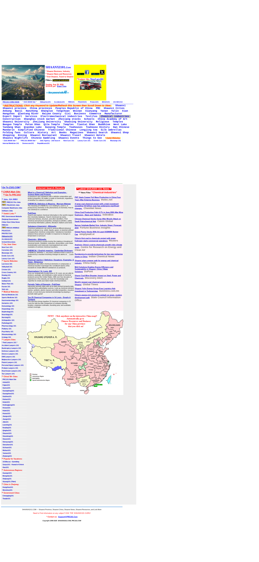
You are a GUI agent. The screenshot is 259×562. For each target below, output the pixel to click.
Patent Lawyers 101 (9, 362)
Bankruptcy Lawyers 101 (11, 348)
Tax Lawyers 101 (8, 374)
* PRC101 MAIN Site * (28, 141)
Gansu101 (6, 388)
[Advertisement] (54, 32)
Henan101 (6, 408)
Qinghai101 (6, 430)
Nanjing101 (6, 428)
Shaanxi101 (7, 433)
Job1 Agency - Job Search (50, 141)
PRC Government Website (12, 216)
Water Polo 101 (7, 284)
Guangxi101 (7, 473)
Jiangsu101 (6, 416)
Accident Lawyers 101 (10, 345)
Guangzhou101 (8, 394)
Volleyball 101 (7, 267)
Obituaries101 (45, 102)
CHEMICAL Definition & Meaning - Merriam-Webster (49, 204)
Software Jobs (7, 211)
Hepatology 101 (8, 309)
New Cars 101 (68, 141)
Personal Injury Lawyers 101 (13, 365)
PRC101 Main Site (9, 379)
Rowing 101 (6, 275)
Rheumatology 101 (9, 334)
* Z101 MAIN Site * (30, 102)
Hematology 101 (8, 306)
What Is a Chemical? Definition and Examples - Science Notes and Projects (47, 193)
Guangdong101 (8, 391)
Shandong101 (7, 436)
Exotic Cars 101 (100, 141)
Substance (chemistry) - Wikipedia (42, 226)
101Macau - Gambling (10, 462)
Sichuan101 (7, 447)
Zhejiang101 (7, 456)
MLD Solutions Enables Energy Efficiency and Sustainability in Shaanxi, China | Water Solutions (94, 269)
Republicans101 (43, 143)
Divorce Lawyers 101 (10, 354)
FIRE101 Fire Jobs (13, 202)
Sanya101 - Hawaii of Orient (13, 465)
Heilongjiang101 (8, 405)
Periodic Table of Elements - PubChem (44, 284)
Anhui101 (6, 382)
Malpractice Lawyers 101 (11, 360)
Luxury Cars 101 (84, 141)
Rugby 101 (6, 278)
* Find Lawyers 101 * (9, 342)
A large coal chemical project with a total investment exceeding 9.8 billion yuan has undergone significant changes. (97, 206)
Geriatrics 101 (7, 303)
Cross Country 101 (9, 272)
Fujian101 (6, 385)
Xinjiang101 (6, 479)
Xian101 (5, 467)
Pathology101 (7, 323)
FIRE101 (71, 102)
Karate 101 (6, 287)
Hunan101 (6, 413)
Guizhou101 (7, 396)
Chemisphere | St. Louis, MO (40, 271)
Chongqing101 (8, 496)
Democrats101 (28, 143)
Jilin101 (5, 422)
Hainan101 (6, 399)
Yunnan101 (6, 453)
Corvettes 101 (7, 250)
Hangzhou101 (7, 487)
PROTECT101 (7, 233)
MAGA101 (106, 102)
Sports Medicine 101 (9, 297)
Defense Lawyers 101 (10, 351)
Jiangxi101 (6, 419)
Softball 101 (6, 281)
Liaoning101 (7, 425)
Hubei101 (6, 411)
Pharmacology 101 (9, 326)
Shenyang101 (7, 442)
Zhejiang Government (10, 219)
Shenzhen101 (7, 445)
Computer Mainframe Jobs (12, 208)
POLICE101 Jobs (13, 205)
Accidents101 (59, 102)
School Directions (8, 242)
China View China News (11, 222)
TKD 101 (5, 289)
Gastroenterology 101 (10, 300)
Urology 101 (6, 337)
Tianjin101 (6, 499)
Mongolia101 (7, 476)
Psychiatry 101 (7, 332)
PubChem (32, 213)
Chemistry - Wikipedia (37, 239)
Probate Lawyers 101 (10, 368)
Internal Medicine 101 (11, 143)
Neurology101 (7, 315)
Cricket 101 (6, 270)
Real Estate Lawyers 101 (11, 371)
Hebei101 (6, 402)
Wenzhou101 (7, 490)
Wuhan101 (6, 450)
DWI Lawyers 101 (8, 357)
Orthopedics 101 (8, 320)
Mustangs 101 (115, 141)
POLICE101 (82, 102)
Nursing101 (6, 317)
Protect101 (94, 102)
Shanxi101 (6, 439)
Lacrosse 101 (7, 264)
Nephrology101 (7, 312)
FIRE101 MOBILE (12, 228)
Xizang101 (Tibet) (9, 482)
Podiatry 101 (6, 329)
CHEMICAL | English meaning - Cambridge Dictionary (50, 251)
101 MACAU (118, 102)
